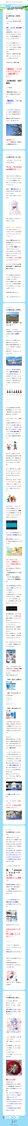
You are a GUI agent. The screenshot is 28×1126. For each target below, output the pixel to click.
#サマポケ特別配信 (14, 1092)
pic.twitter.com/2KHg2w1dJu (13, 857)
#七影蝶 (11, 1103)
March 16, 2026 (10, 1110)
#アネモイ (19, 854)
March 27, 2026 (10, 861)
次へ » (17, 1117)
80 (12, 1117)
